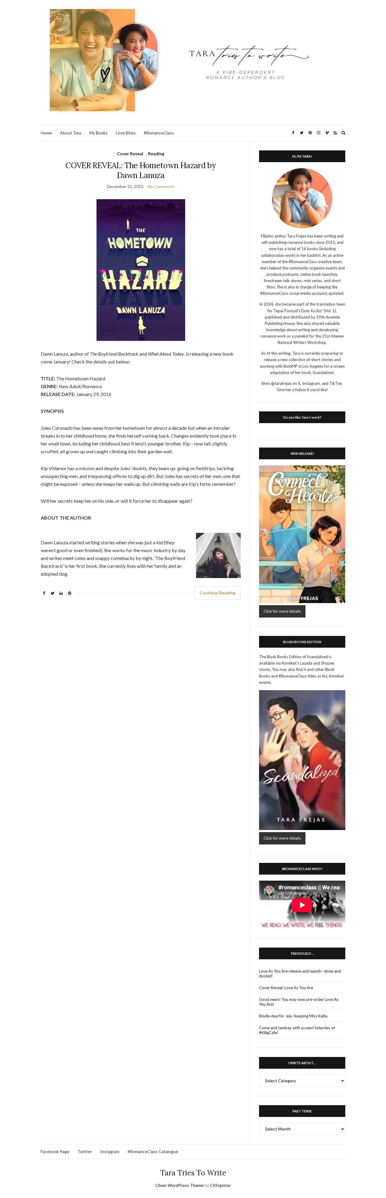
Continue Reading (218, 592)
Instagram (109, 1151)
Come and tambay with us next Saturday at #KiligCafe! (297, 1030)
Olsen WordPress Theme (179, 1185)
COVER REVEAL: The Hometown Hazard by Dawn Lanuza (140, 170)
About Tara (70, 132)
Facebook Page (55, 1151)
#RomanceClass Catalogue (153, 1151)
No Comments (161, 186)
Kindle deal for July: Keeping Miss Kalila (293, 1016)
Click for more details (282, 611)
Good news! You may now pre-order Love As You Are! (298, 1002)
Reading (156, 153)
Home (46, 132)
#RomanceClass (159, 132)
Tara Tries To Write (193, 1173)
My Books (98, 132)
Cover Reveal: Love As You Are (286, 987)
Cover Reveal (130, 153)
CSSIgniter (220, 1185)
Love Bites (126, 132)
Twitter (85, 1151)
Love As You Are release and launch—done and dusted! (300, 973)
